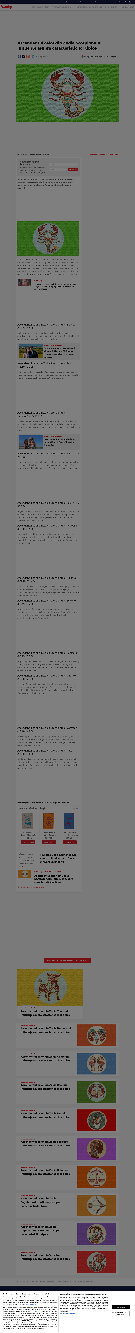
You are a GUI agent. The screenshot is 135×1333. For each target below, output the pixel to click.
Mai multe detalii (31, 1304)
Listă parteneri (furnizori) (67, 1313)
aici (9, 1321)
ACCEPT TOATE (120, 1307)
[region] (67, 1312)
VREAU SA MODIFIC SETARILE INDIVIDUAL (120, 1313)
